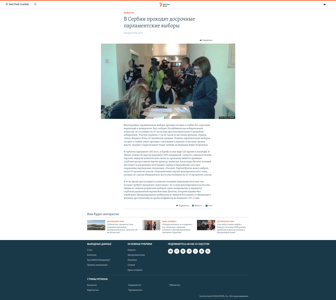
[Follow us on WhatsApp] (195, 251)
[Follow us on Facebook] (182, 251)
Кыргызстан (93, 290)
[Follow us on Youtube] (170, 251)
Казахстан (92, 285)
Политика (132, 260)
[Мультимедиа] (325, 4)
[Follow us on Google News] (201, 251)
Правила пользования (97, 265)
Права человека (169, 222)
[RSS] (207, 251)
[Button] (206, 40)
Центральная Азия (115, 222)
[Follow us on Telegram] (189, 251)
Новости (129, 13)
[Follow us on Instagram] (176, 251)
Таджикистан (134, 285)
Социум (131, 265)
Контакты (91, 255)
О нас (89, 250)
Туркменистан (135, 290)
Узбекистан (174, 285)
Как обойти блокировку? (98, 260)
